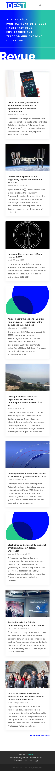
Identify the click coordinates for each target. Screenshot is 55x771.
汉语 (36, 760)
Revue (30, 754)
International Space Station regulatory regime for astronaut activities (25, 180)
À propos (18, 760)
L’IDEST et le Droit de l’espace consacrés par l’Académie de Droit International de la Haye (26, 696)
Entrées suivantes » (40, 735)
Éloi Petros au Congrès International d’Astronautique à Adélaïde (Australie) (27, 548)
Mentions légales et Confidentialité (26, 757)
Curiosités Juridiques (32, 767)
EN (26, 760)
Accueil (22, 754)
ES (31, 760)
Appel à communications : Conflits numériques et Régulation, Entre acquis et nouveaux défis (26, 322)
